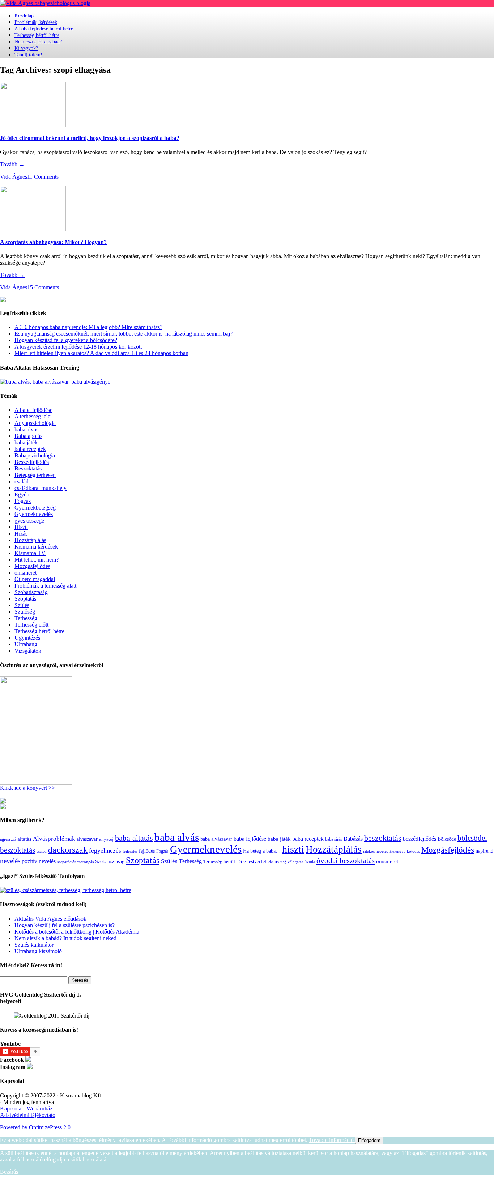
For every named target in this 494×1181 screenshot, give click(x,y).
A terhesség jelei (33, 416)
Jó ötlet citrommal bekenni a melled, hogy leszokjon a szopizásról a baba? (89, 138)
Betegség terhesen (35, 475)
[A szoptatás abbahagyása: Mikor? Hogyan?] (33, 229)
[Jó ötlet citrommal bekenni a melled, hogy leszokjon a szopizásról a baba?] (33, 125)
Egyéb (21, 494)
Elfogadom (369, 1140)
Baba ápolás (28, 436)
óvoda (310, 861)
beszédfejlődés (419, 838)
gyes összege (29, 520)
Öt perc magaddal (34, 579)
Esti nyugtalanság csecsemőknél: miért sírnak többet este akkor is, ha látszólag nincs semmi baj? (123, 334)
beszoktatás (382, 838)
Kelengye (397, 851)
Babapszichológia (34, 455)
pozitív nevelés (39, 861)
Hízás (20, 533)
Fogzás (22, 501)
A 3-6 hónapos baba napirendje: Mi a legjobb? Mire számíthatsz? (88, 327)
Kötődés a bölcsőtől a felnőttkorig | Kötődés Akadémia (76, 932)
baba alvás (26, 429)
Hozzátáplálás (30, 540)
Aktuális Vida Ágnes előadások (50, 919)
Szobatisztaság (31, 592)
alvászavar (87, 839)
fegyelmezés (105, 850)
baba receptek (30, 449)
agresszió (8, 839)
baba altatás (134, 838)
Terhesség (25, 618)
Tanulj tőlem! (28, 54)
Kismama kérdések (36, 546)
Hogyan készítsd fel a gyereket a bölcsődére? (65, 340)
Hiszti (21, 527)
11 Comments (43, 177)
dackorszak (68, 849)
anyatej (106, 839)
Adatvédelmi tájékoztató (27, 1115)
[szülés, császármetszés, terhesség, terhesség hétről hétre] (65, 890)
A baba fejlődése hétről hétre (43, 28)
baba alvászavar (216, 839)
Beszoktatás (28, 468)
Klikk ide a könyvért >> (27, 788)
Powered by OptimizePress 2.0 (35, 1127)
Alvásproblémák (54, 838)
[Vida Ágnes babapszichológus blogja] (45, 3)
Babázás (353, 839)
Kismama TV (30, 553)
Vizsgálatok (27, 651)
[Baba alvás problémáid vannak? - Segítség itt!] (55, 382)
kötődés (413, 851)
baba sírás (333, 839)
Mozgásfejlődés (32, 566)
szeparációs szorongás (75, 862)
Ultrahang (25, 644)
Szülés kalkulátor (34, 945)
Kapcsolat (11, 1108)
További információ (332, 1140)
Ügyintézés (27, 638)
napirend (484, 851)
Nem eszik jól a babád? (38, 41)
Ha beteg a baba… (262, 851)
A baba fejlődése (33, 410)
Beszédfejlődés (31, 462)
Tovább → (12, 164)
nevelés (10, 861)
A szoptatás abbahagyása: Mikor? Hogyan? (53, 242)
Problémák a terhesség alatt (45, 586)
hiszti (293, 849)
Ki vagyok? (26, 48)
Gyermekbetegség (35, 507)
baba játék (26, 442)
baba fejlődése (250, 838)
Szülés (21, 605)
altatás (24, 839)
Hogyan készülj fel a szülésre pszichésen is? (64, 925)
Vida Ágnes (13, 177)
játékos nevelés (375, 851)
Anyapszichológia (35, 423)
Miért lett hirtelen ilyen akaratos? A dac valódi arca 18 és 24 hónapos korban (101, 353)
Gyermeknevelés (33, 514)
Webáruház (39, 1108)
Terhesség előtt (31, 625)
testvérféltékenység (266, 861)
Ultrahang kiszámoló (38, 951)
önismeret (25, 573)
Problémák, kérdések (35, 22)
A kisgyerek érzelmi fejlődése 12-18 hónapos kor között (78, 347)
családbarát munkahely (40, 488)
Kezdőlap (24, 15)
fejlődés (147, 851)
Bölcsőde (447, 839)
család (21, 481)
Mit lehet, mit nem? (36, 560)
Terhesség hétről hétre (36, 35)
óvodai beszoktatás (345, 860)
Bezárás (9, 1172)
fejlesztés (130, 851)
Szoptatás (25, 599)
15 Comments (43, 287)
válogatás (295, 862)
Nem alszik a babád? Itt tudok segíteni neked (65, 938)
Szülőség (24, 612)
